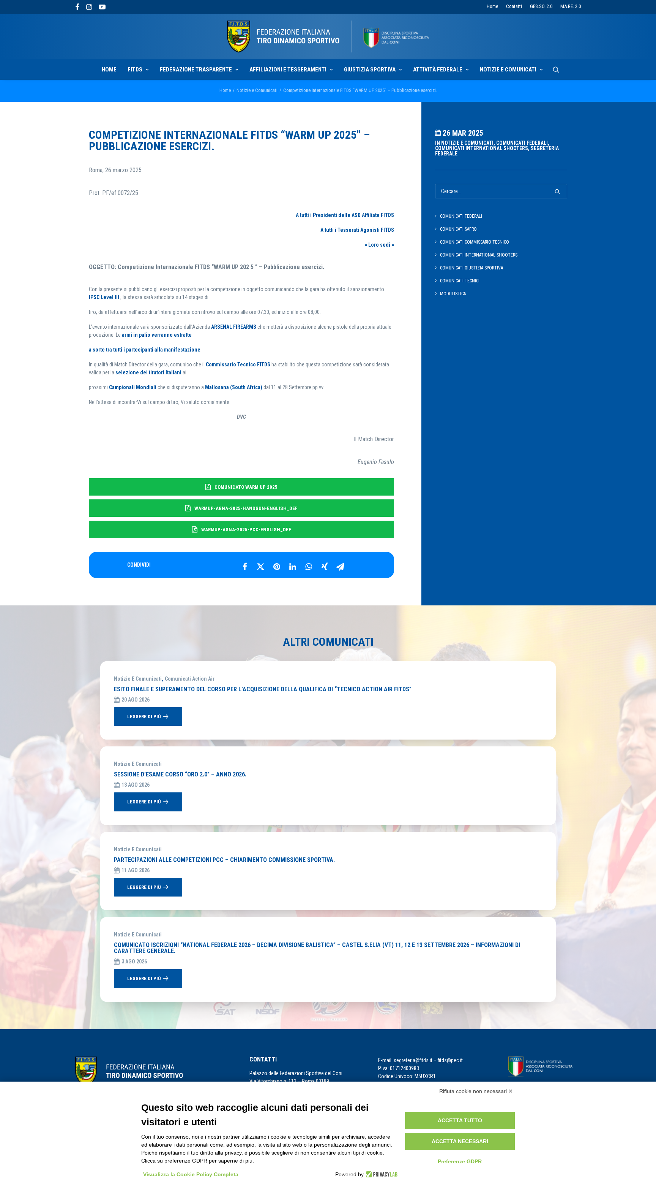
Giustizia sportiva (370, 69)
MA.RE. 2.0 (570, 6)
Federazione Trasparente (196, 69)
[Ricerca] (556, 69)
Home (492, 6)
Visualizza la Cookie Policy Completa (190, 1174)
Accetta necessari (460, 1141)
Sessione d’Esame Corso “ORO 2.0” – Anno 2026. (180, 774)
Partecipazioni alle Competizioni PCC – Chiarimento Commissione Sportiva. (224, 859)
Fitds (135, 69)
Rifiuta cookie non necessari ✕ (476, 1091)
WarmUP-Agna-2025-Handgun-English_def (246, 508)
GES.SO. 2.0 (541, 6)
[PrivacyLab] (380, 1174)
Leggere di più (144, 716)
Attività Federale (437, 69)
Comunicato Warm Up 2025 (246, 487)
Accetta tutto (460, 1120)
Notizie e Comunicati (508, 69)
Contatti (514, 6)
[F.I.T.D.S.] (328, 36)
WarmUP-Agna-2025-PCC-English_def (246, 529)
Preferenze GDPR (460, 1161)
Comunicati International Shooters (481, 148)
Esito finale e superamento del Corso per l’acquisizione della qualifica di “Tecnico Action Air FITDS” (263, 689)
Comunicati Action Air (189, 679)
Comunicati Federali (522, 143)
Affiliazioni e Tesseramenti (287, 69)
